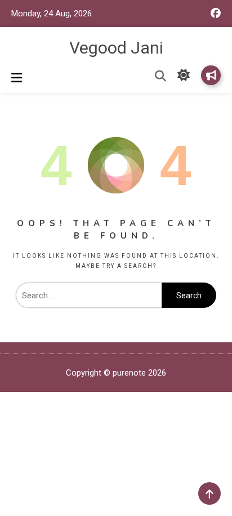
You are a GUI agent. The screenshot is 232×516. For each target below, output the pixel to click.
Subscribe (211, 75)
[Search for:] (89, 295)
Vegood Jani (116, 48)
